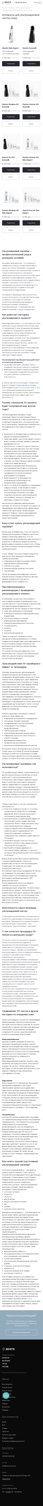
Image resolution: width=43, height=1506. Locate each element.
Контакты (7, 1448)
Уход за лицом (7, 1387)
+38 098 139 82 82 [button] (8, 1456)
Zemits (4, 8)
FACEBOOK (5, 1358)
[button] (20, 2)
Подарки (5, 1410)
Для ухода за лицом (23, 8)
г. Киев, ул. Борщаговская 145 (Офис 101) (16, 1475)
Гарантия (5, 1431)
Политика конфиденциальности (13, 1441)
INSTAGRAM (6, 1361)
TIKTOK (4, 1364)
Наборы (5, 1403)
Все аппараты (7, 1384)
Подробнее (6, 1479)
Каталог (12, 8)
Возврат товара (7, 1438)
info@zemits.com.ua (9, 1466)
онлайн (8, 1492)
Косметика (6, 1407)
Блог (3, 1425)
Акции (4, 1422)
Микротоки (6, 1400)
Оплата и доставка (9, 1435)
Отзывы (4, 1428)
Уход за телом (7, 1391)
